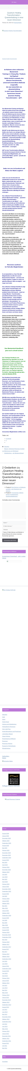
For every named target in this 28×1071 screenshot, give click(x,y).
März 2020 (5, 925)
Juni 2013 (4, 1012)
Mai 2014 (4, 990)
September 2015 (6, 968)
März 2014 (5, 992)
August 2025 (5, 845)
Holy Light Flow (6, 729)
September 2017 (6, 947)
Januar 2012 (5, 1033)
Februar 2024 (5, 867)
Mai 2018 (4, 939)
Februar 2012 (5, 1031)
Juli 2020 (4, 920)
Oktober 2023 (5, 872)
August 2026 (5, 833)
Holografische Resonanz (8, 726)
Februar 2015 (5, 978)
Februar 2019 (5, 932)
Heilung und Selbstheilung (9, 724)
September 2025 (6, 843)
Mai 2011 (4, 1048)
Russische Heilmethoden (9, 746)
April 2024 (5, 865)
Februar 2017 (5, 954)
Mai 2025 (4, 848)
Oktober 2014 (5, 983)
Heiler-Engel (5, 722)
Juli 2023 (4, 874)
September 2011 (6, 1041)
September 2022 (6, 891)
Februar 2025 (5, 850)
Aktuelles (6, 446)
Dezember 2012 (6, 1016)
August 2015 (5, 971)
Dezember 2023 (6, 869)
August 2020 (5, 918)
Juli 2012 (4, 1024)
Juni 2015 (4, 973)
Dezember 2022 (6, 889)
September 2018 (6, 937)
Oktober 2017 (5, 944)
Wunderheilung (6, 748)
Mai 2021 (4, 906)
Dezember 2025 (6, 838)
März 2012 (5, 1029)
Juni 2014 (4, 988)
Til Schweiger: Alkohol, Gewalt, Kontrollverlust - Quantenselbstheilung (15, 494)
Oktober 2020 (5, 913)
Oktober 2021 (5, 903)
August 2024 (5, 860)
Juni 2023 (4, 877)
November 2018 (6, 934)
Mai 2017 (4, 951)
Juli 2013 (4, 1009)
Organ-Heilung (6, 736)
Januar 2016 (5, 966)
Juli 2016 (4, 961)
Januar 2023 (5, 886)
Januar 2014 (5, 997)
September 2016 (6, 959)
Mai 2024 (4, 862)
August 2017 (5, 949)
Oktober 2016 (5, 956)
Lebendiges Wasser (7, 734)
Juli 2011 (4, 1045)
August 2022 (5, 893)
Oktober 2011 (5, 1038)
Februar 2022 (5, 898)
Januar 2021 (5, 910)
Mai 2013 (4, 1014)
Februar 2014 (5, 995)
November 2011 (6, 1036)
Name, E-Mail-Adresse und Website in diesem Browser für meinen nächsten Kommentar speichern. (13, 534)
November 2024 (6, 855)
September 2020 (6, 915)
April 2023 (5, 881)
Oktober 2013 (5, 1002)
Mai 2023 (4, 879)
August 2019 (5, 930)
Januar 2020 (5, 927)
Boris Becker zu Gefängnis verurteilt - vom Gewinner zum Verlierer (16, 489)
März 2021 (5, 908)
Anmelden (5, 1061)
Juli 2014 (4, 985)
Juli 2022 (4, 896)
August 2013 (5, 1007)
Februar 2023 (5, 884)
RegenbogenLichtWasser (9, 738)
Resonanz (5, 741)
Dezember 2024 (6, 852)
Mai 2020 (4, 922)
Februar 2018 (5, 942)
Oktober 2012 (5, 1019)
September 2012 (6, 1021)
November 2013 (6, 1000)
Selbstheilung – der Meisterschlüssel (14, 453)
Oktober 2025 (5, 840)
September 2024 (6, 857)
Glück (3, 719)
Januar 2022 (5, 901)
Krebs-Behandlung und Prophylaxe (11, 731)
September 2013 (6, 1004)
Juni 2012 (4, 1026)
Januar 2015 (5, 980)
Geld (3, 717)
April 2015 (5, 975)
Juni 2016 (4, 963)
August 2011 (5, 1043)
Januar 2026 (5, 836)
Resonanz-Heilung (7, 743)
